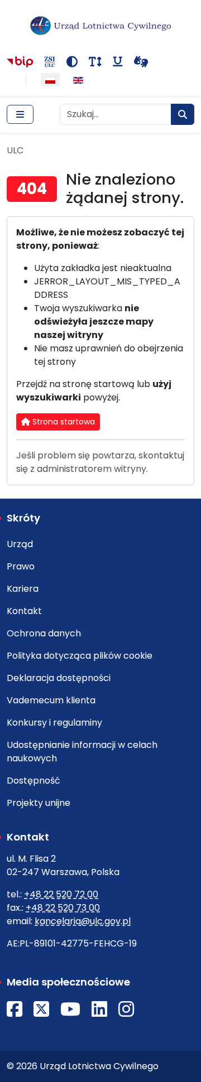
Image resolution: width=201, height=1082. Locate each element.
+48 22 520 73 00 (63, 907)
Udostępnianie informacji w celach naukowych (82, 751)
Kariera (23, 588)
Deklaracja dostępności (59, 678)
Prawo (21, 566)
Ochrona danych (44, 633)
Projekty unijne (38, 802)
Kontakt (24, 611)
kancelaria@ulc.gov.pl (83, 921)
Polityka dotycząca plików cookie (79, 655)
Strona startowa (62, 421)
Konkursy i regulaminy (54, 722)
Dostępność (33, 780)
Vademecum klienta (51, 700)
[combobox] (115, 114)
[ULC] (100, 25)
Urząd (20, 544)
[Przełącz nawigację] (20, 114)
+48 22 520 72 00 (61, 894)
